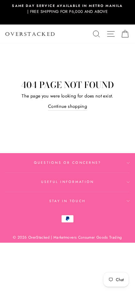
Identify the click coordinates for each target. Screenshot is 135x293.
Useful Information (67, 181)
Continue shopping (67, 106)
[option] (67, 9)
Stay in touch (67, 200)
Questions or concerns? (67, 162)
